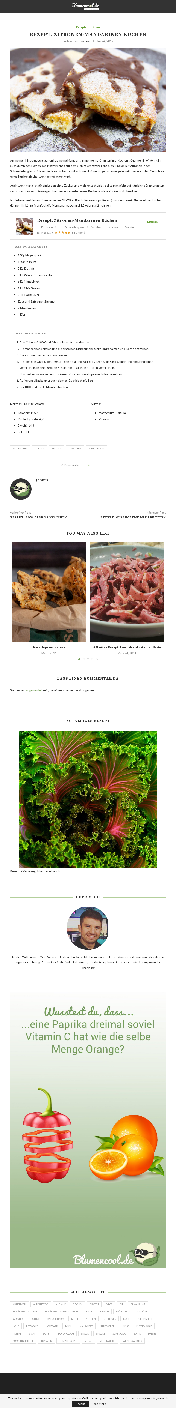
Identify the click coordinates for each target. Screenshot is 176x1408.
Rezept (17, 1333)
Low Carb (75, 448)
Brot (109, 1304)
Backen (39, 448)
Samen (47, 1333)
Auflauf (60, 1304)
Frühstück (123, 1311)
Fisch (89, 1311)
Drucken (152, 221)
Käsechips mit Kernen (49, 647)
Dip (121, 1304)
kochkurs (109, 1318)
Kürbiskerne (145, 1318)
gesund (18, 1318)
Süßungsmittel (23, 1340)
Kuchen (56, 448)
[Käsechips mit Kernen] (49, 592)
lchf (16, 1326)
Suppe (137, 1333)
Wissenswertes (132, 1340)
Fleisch (104, 1311)
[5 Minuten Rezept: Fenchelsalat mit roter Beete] (127, 592)
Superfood (119, 1333)
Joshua (85, 41)
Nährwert (86, 1326)
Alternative (20, 448)
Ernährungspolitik (25, 1311)
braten (94, 1304)
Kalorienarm (55, 1318)
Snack (85, 1333)
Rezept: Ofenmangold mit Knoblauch (35, 871)
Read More (98, 1403)
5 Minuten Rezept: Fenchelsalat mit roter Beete (127, 647)
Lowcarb (52, 1326)
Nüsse (125, 1326)
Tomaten (46, 1340)
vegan (89, 1340)
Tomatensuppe (68, 1340)
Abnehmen (19, 1304)
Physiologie (144, 1326)
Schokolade (66, 1333)
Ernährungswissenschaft (61, 1311)
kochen (91, 1318)
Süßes (96, 27)
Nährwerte (107, 1326)
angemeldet (34, 690)
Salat (32, 1333)
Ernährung (138, 1304)
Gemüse (142, 1311)
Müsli (68, 1326)
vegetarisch (96, 448)
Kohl (126, 1318)
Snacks (100, 1333)
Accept (80, 1403)
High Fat (35, 1318)
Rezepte (81, 27)
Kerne (75, 1318)
